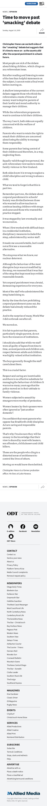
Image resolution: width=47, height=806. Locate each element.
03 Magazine (12, 701)
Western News (12, 633)
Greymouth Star (13, 597)
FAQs (9, 759)
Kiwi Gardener (12, 694)
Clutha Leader (12, 672)
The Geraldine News (15, 619)
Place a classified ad (15, 775)
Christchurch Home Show (17, 717)
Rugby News (12, 704)
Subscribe (31, 3)
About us (10, 561)
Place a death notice (15, 771)
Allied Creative (12, 730)
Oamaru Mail (12, 651)
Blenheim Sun (12, 590)
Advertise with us (13, 768)
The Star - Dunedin (14, 668)
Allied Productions (14, 726)
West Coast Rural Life (15, 608)
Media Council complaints (17, 572)
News (5, 11)
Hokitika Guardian (14, 601)
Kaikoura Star (12, 594)
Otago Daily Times (14, 587)
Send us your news (14, 558)
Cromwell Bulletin (14, 658)
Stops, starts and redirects (17, 755)
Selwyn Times (12, 640)
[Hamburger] (41, 3)
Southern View (12, 636)
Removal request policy (16, 575)
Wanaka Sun (12, 654)
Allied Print (11, 733)
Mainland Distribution (15, 737)
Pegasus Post (12, 629)
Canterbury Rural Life (15, 615)
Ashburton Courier (14, 644)
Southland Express (14, 683)
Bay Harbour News (14, 626)
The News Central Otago (16, 665)
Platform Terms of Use (15, 568)
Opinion (13, 11)
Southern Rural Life (14, 676)
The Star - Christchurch (16, 622)
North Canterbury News (16, 611)
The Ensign (11, 679)
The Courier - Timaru (15, 647)
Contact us (11, 554)
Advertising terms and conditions (20, 778)
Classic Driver (12, 697)
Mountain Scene (13, 661)
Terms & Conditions (14, 751)
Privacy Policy (12, 565)
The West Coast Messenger (17, 604)
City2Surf (10, 714)
